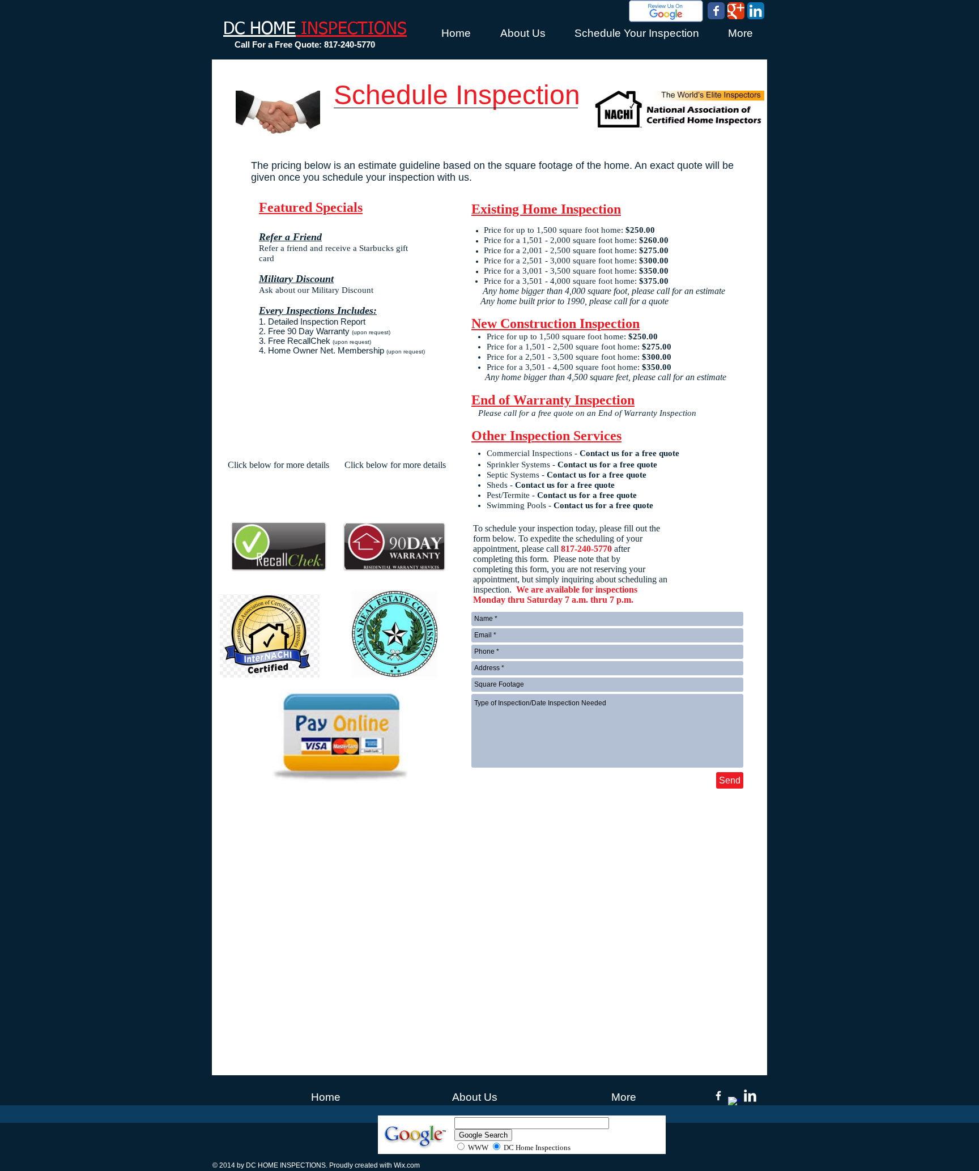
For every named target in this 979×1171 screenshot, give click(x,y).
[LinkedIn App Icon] (755, 10)
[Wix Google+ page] (735, 10)
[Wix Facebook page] (716, 10)
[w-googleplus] (734, 1103)
